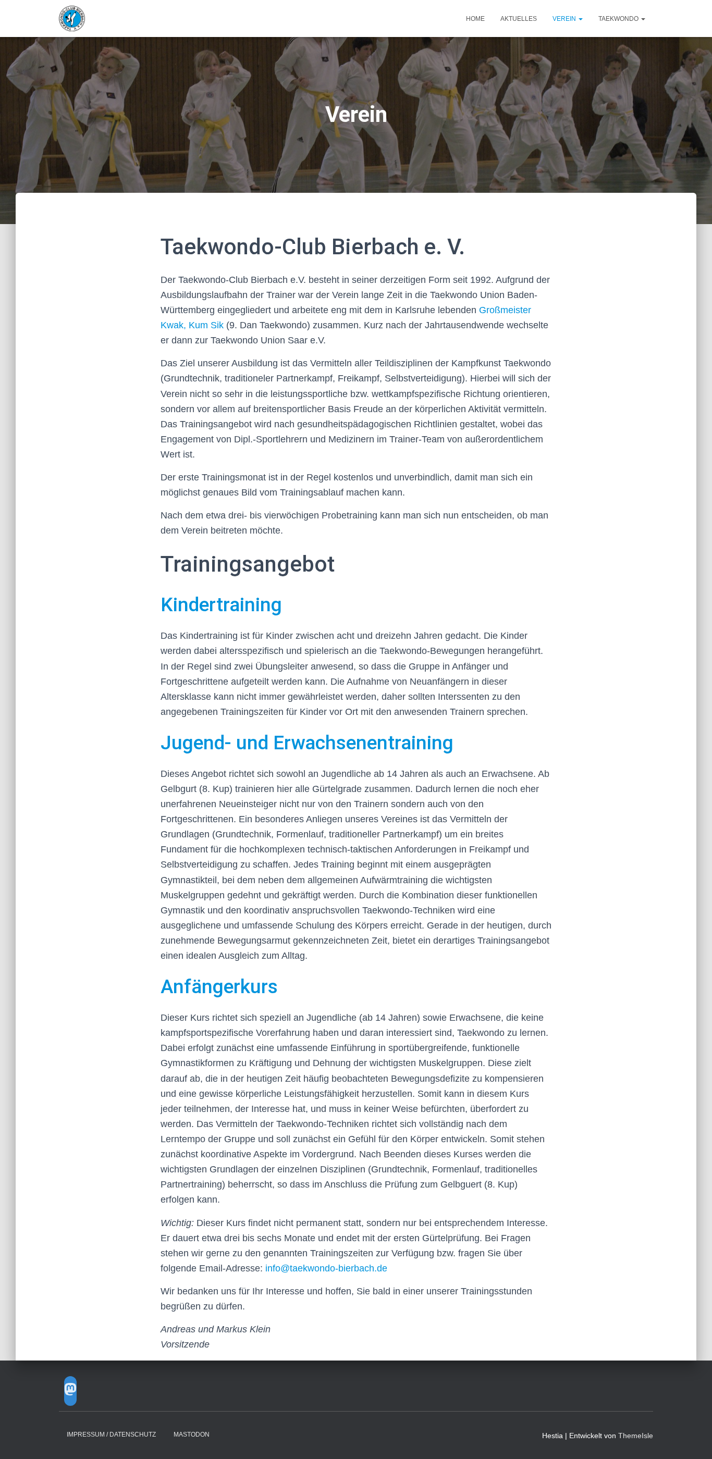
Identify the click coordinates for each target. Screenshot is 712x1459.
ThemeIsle (635, 1435)
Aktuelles (518, 18)
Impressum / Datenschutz (111, 1434)
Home (475, 18)
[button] (580, 18)
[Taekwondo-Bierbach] (72, 19)
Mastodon (192, 1434)
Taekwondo (619, 18)
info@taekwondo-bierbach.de (326, 1268)
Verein (565, 18)
